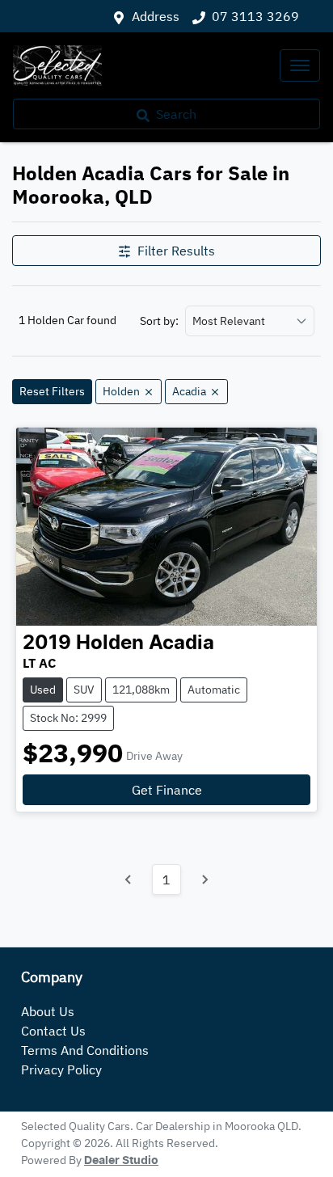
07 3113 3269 (255, 16)
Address (155, 16)
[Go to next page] (204, 879)
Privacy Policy (61, 1069)
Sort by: (159, 321)
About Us (47, 1011)
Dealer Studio (121, 1160)
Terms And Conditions (85, 1050)
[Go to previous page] (128, 879)
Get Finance (167, 790)
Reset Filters (52, 391)
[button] (300, 65)
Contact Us (53, 1031)
